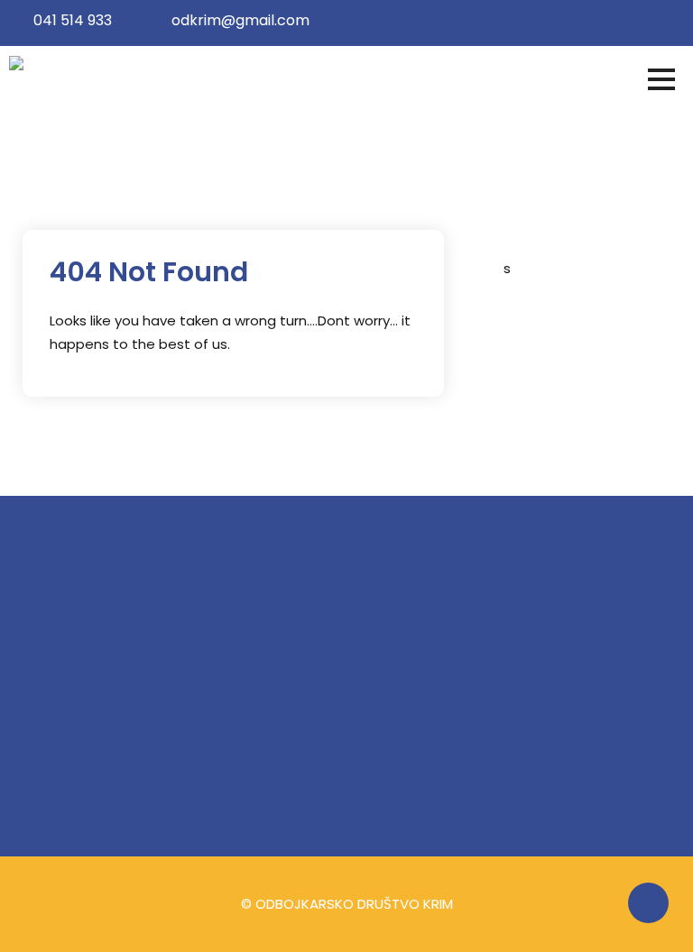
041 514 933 (72, 20)
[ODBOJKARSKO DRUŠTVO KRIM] (115, 67)
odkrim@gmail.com (240, 20)
